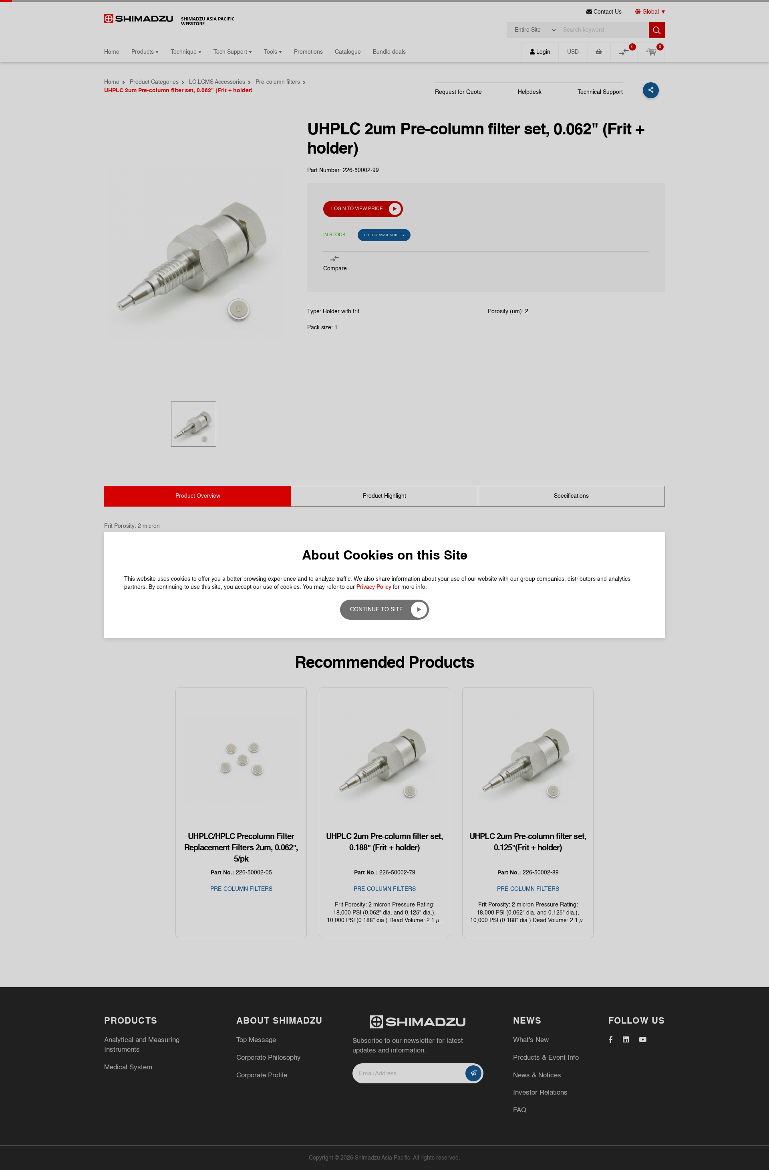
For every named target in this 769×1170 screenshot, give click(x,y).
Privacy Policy (373, 587)
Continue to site (376, 609)
